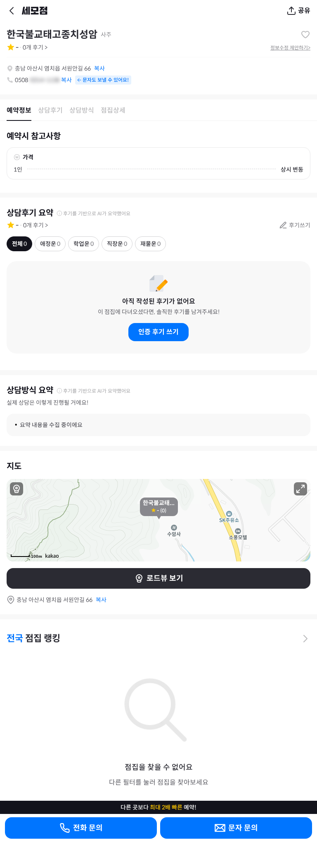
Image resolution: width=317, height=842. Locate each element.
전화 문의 (88, 828)
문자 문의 (243, 828)
